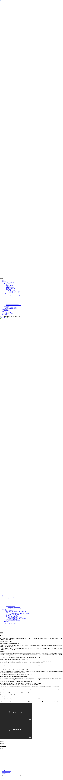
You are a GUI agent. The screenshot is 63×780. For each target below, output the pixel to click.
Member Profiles (7, 283)
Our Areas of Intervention (8, 294)
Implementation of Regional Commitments (13, 305)
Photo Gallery (4, 314)
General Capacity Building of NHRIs (12, 304)
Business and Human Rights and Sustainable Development (16, 295)
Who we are (4, 281)
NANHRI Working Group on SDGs (14, 291)
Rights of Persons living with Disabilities (15, 302)
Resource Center (5, 309)
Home (3, 280)
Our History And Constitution (9, 282)
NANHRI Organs (7, 286)
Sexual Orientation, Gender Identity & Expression (17, 303)
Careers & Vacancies (7, 312)
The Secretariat (8, 289)
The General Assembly (10, 287)
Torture (7, 296)
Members (7, 284)
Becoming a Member (9, 285)
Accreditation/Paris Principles (11, 299)
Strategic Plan (6, 306)
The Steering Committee (10, 288)
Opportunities (4, 311)
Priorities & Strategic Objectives (11, 307)
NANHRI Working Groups (10, 290)
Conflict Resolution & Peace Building (10, 308)
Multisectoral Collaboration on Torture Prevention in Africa (18, 297)
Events (1, 317)
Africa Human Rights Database (7, 313)
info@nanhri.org (5, 755)
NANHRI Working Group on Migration (14, 292)
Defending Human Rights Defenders (12, 298)
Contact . (5, 317)
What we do (4, 293)
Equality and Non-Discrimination (12, 300)
